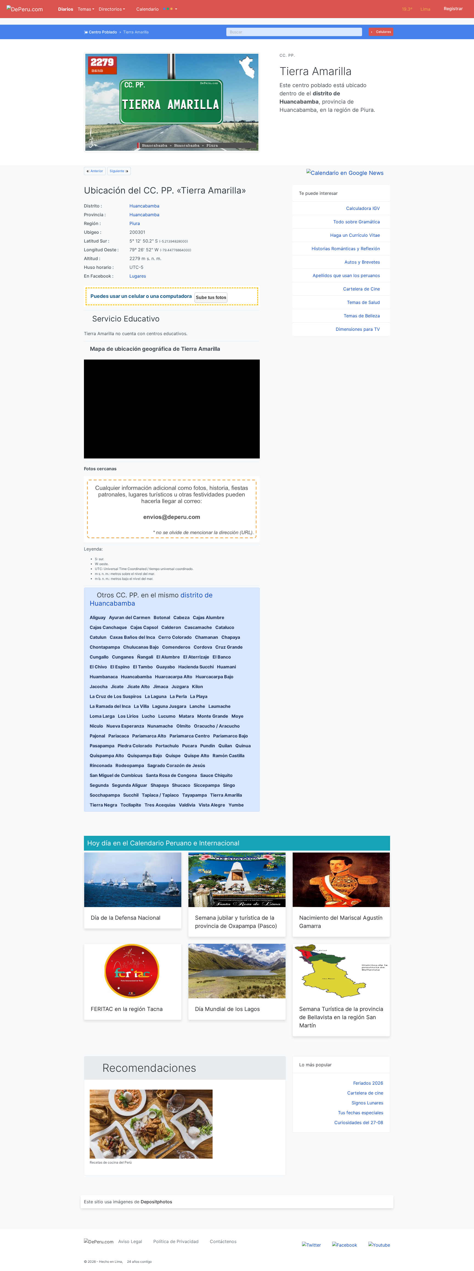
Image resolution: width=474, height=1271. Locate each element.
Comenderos (176, 647)
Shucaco (181, 785)
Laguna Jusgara (169, 706)
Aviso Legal (130, 1241)
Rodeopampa (129, 765)
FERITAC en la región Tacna (127, 1009)
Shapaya (160, 785)
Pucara (189, 745)
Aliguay (98, 617)
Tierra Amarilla (226, 795)
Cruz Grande (229, 647)
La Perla (178, 696)
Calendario (147, 9)
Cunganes (123, 657)
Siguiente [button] (117, 171)
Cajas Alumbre (208, 617)
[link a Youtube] (379, 1244)
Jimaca (160, 686)
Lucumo (167, 716)
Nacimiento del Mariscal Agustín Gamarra (341, 921)
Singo (229, 785)
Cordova (203, 647)
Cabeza (181, 617)
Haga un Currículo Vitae (355, 235)
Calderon (171, 627)
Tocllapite (130, 805)
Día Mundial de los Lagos (227, 1009)
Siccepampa (207, 785)
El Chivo (98, 666)
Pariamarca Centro (190, 736)
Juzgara (180, 686)
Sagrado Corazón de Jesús (176, 765)
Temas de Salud (364, 302)
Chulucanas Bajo (141, 647)
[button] (170, 9)
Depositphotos (156, 1201)
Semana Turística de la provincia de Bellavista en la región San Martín (341, 1017)
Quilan (225, 745)
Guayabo (165, 666)
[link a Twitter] (311, 1244)
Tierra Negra (103, 805)
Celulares (383, 32)
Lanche (197, 706)
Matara (186, 716)
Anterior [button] (96, 171)
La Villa (141, 706)
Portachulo (167, 745)
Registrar (453, 8)
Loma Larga (102, 716)
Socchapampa (105, 795)
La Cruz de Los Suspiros (116, 696)
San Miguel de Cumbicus (116, 775)
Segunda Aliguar (129, 785)
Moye (238, 716)
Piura (134, 223)
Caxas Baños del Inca (132, 637)
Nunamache (160, 726)
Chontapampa (105, 647)
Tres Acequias (160, 805)
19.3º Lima (416, 9)
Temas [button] (84, 9)
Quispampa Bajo (144, 755)
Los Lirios (128, 716)
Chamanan (206, 637)
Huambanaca (104, 676)
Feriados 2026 (368, 1083)
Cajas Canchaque (108, 627)
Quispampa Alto (107, 755)
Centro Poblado (103, 32)
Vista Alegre (212, 805)
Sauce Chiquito (216, 775)
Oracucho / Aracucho (217, 726)
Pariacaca (118, 736)
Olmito (183, 726)
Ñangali (145, 657)
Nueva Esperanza (125, 726)
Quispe (173, 755)
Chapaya (230, 637)
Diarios (65, 9)
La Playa (198, 696)
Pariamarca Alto (149, 736)
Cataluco (224, 627)
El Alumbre (168, 657)
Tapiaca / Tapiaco (160, 795)
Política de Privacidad (176, 1241)
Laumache (219, 706)
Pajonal (97, 736)
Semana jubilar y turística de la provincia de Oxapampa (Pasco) (236, 921)
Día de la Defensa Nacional (125, 917)
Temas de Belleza (362, 315)
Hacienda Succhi (196, 666)
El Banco (222, 657)
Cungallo (99, 657)
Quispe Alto (196, 755)
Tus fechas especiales (360, 1112)
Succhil (131, 795)
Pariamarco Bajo (230, 736)
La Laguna (156, 696)
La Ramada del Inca (110, 706)
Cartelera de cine (365, 1093)
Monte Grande (212, 716)
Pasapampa (102, 745)
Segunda (99, 785)
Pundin (207, 745)
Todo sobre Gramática (357, 221)
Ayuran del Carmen (129, 617)
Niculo (96, 726)
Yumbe (236, 805)
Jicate (117, 686)
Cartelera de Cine (362, 289)
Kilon (197, 686)
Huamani (226, 666)
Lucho (148, 716)
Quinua (243, 745)
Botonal (162, 617)
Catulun (98, 637)
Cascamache (198, 627)
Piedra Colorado (135, 745)
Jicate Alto (138, 686)
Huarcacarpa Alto (173, 676)
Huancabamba (144, 206)
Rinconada (101, 765)
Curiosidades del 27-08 (358, 1122)
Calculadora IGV (363, 208)
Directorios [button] (110, 9)
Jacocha (99, 686)
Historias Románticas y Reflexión (346, 248)
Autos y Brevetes (363, 262)
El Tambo (143, 666)
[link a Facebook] (344, 1244)
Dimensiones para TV (358, 329)
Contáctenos (223, 1241)
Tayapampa (194, 795)
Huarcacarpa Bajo (214, 676)
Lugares (137, 276)
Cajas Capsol (144, 627)
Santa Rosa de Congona (171, 775)
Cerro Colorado (175, 637)
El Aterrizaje (196, 657)
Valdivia (187, 805)
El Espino (120, 666)
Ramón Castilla (228, 755)
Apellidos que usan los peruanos (347, 275)
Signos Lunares (367, 1102)
